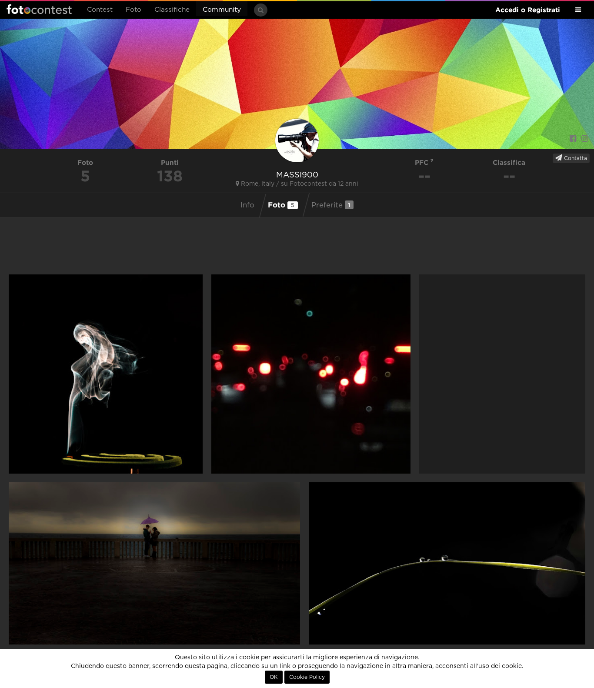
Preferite (330, 205)
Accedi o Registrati (527, 9)
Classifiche (172, 10)
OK (274, 677)
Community (222, 10)
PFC (422, 162)
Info (247, 205)
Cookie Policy (307, 677)
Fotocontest (39, 9)
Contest (100, 10)
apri (106, 374)
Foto (133, 10)
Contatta (574, 158)
